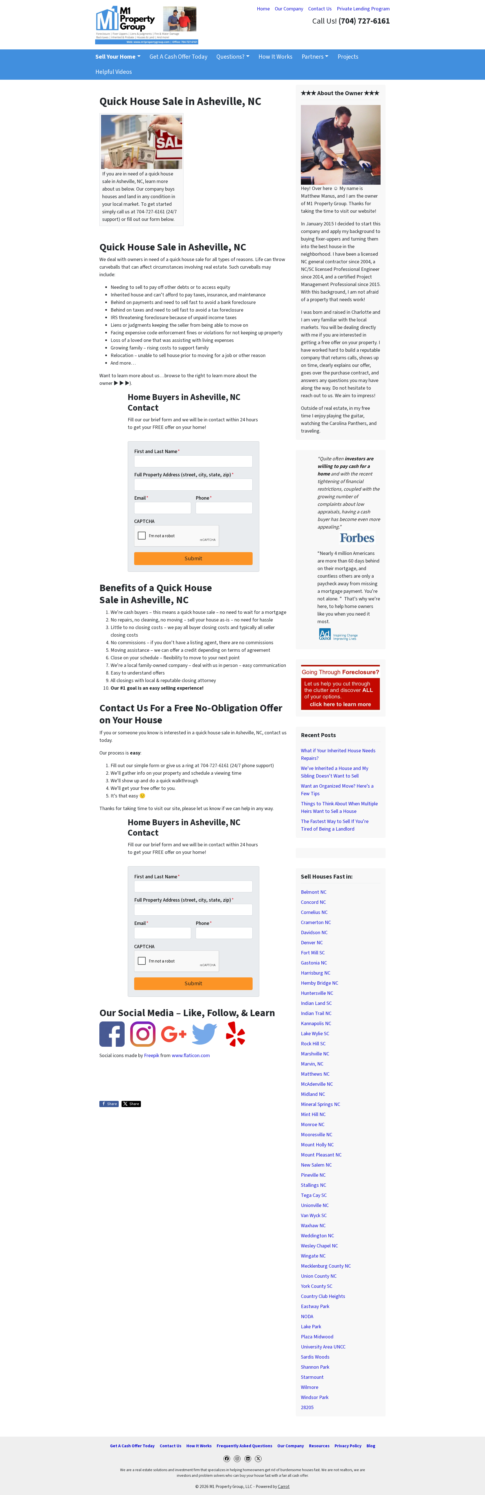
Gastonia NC (314, 962)
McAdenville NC (317, 1084)
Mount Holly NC (317, 1144)
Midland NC (313, 1094)
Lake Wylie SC (315, 1033)
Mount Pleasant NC (321, 1154)
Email (141, 498)
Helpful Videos (113, 72)
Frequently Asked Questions (244, 1446)
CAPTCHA (144, 521)
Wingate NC (313, 1255)
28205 (307, 1407)
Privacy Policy (348, 1446)
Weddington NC (317, 1235)
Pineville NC (313, 1175)
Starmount (312, 1377)
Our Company (289, 8)
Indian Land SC (316, 1003)
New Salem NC (316, 1165)
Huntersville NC (317, 993)
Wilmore (309, 1387)
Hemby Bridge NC (319, 983)
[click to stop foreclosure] (341, 687)
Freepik (151, 1055)
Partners (313, 56)
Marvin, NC (312, 1063)
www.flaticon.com (191, 1055)
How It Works (275, 56)
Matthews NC (315, 1074)
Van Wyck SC (314, 1215)
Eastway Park (315, 1306)
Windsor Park (314, 1397)
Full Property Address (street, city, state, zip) (184, 474)
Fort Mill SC (313, 952)
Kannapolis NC (316, 1023)
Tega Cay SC (314, 1195)
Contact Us (320, 8)
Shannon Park (315, 1367)
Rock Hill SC (313, 1043)
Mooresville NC (316, 1134)
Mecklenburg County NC (326, 1266)
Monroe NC (312, 1124)
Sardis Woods (315, 1357)
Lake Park (311, 1326)
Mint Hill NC (313, 1114)
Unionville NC (315, 1205)
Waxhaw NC (313, 1225)
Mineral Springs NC (320, 1104)
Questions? (230, 56)
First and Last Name (157, 451)
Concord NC (313, 902)
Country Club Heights (323, 1296)
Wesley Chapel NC (319, 1245)
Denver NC (312, 942)
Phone (204, 498)
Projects (348, 56)
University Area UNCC (323, 1346)
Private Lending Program (363, 8)
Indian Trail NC (316, 1013)
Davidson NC (314, 932)
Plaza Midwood (317, 1336)
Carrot (284, 1486)
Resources (319, 1446)
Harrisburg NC (315, 973)
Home (263, 8)
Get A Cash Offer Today (178, 56)
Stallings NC (313, 1185)
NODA (307, 1316)
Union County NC (319, 1276)
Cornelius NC (314, 912)
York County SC (316, 1286)
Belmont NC (313, 892)
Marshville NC (315, 1053)
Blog (371, 1446)
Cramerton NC (316, 922)
